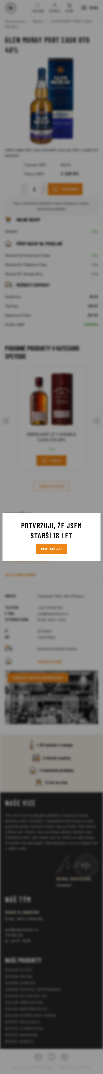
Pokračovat (51, 549)
